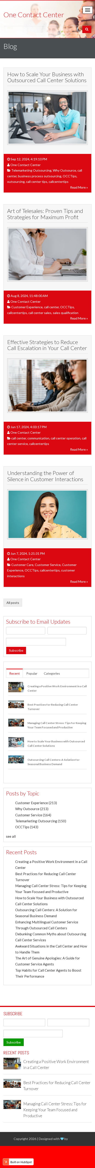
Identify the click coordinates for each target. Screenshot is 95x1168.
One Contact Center (25, 165)
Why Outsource (64, 170)
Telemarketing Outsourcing (31, 170)
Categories (52, 673)
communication (38, 438)
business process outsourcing (39, 176)
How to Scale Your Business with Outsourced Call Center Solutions (46, 77)
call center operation (65, 438)
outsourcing (16, 182)
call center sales (39, 313)
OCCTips (70, 176)
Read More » (79, 187)
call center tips (36, 182)
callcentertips (58, 182)
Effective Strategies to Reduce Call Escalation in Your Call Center (47, 345)
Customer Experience (27, 307)
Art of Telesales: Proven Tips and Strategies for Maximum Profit (45, 213)
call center (51, 307)
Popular (31, 673)
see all (11, 836)
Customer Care (22, 565)
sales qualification (65, 313)
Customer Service (48, 565)
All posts (12, 603)
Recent (14, 673)
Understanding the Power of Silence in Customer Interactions (45, 475)
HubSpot (74, 1139)
